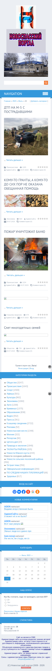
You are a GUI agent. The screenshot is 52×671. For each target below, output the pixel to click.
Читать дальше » (14, 160)
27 (26, 579)
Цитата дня (12, 442)
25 (13, 579)
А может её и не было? (15, 516)
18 (13, 575)
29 (38, 579)
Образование (13, 412)
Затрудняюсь (12, 605)
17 (7, 575)
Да (8, 600)
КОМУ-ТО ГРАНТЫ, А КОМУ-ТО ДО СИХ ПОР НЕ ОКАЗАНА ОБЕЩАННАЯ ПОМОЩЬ (26, 184)
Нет (8, 602)
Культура (11, 397)
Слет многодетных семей (22, 328)
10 (7, 571)
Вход (32, 368)
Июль (20, 101)
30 (45, 579)
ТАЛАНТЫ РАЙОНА (17, 449)
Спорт (10, 390)
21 (32, 575)
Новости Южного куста (18, 453)
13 (26, 571)
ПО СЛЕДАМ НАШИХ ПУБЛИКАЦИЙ (25, 473)
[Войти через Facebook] (24, 492)
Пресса (10, 420)
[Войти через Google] (33, 492)
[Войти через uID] (15, 492)
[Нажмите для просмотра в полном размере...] (26, 157)
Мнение (10, 434)
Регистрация (23, 368)
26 (20, 579)
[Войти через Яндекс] (28, 492)
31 (7, 582)
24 (7, 579)
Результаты (8, 611)
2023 (14, 101)
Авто (9, 405)
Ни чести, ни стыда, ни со (16, 538)
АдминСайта (11, 170)
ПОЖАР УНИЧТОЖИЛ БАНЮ (24, 232)
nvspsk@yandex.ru (25, 659)
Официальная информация (20, 469)
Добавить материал (39, 101)
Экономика (11, 219)
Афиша (10, 394)
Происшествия (12, 167)
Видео (10, 416)
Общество (10, 348)
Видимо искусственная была (18, 509)
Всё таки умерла (12, 524)
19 (20, 575)
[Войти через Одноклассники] (37, 492)
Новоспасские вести (17, 431)
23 (45, 575)
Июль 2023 (26, 555)
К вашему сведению (14, 315)
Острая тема (13, 465)
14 (32, 571)
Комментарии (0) (39, 170)
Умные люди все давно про (17, 531)
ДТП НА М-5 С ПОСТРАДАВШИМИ (18, 109)
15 (38, 571)
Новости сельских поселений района (25, 459)
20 (26, 575)
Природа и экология (17, 446)
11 (13, 571)
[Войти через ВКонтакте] (19, 492)
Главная (7, 101)
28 (32, 579)
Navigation (13, 94)
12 (20, 571)
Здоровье (11, 476)
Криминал (12, 408)
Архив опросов (21, 611)
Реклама (11, 427)
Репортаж (11, 438)
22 (38, 575)
